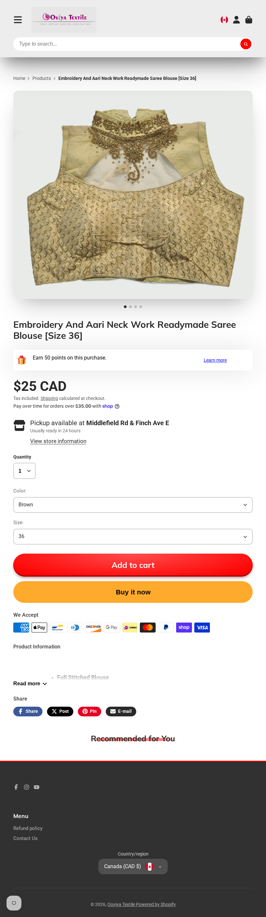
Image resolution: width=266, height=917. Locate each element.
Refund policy (27, 828)
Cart (249, 20)
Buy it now (133, 592)
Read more (26, 683)
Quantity (22, 456)
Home (19, 78)
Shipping (49, 398)
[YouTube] (37, 787)
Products (41, 78)
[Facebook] (16, 787)
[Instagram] (27, 787)
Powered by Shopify (156, 904)
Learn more (215, 360)
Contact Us (25, 838)
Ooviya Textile (121, 904)
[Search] (245, 44)
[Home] (63, 20)
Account (236, 20)
